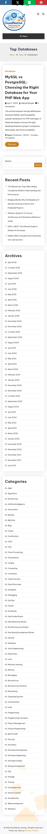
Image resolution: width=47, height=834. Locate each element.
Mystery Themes (31, 831)
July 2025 (12, 284)
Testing (11, 782)
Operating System (15, 697)
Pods (10, 707)
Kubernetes (12, 654)
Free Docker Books (15, 616)
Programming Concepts (18, 718)
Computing (12, 568)
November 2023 (15, 391)
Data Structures (14, 584)
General (11, 638)
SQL (9, 771)
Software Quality (15, 761)
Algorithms (12, 493)
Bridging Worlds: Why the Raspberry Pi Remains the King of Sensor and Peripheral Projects (23, 204)
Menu (24, 36)
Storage (11, 777)
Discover (12, 144)
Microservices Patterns (17, 686)
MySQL (26, 135)
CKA (10, 547)
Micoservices (13, 680)
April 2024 (12, 364)
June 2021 (12, 465)
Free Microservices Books (18, 627)
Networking (12, 691)
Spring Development (16, 766)
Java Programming (15, 648)
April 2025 (12, 300)
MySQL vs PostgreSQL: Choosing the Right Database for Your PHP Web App (22, 87)
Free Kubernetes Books (17, 622)
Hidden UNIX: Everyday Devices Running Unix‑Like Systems (24, 238)
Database (10, 71)
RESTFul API (13, 734)
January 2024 (14, 380)
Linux (10, 659)
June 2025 (12, 289)
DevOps (11, 600)
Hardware (12, 643)
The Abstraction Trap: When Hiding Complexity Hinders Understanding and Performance (24, 190)
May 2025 (12, 294)
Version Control (14, 793)
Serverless (12, 745)
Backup (11, 515)
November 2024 (15, 326)
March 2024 (13, 369)
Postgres (34, 135)
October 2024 (14, 332)
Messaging (12, 675)
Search (8, 161)
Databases (17, 135)
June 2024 (12, 353)
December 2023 (15, 385)
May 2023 (12, 423)
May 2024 (12, 359)
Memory (11, 670)
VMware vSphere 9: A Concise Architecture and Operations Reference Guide (24, 217)
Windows (12, 809)
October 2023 (14, 396)
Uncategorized (14, 787)
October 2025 (14, 268)
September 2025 (15, 273)
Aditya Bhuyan (27, 103)
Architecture (13, 499)
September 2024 (15, 337)
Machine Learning (15, 664)
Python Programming (16, 729)
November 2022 (15, 449)
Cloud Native (13, 558)
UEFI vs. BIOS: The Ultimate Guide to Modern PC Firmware (23, 228)
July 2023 (12, 412)
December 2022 (15, 444)
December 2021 (14, 455)
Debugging (12, 595)
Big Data (11, 520)
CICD (10, 542)
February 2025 (14, 310)
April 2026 (12, 262)
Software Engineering (17, 755)
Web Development (15, 803)
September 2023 (15, 401)
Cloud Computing (15, 552)
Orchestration (13, 702)
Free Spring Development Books (21, 632)
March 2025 (13, 305)
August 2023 (13, 407)
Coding (11, 563)
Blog (10, 525)
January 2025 (13, 316)
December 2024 (15, 321)
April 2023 (12, 428)
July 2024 (12, 348)
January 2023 (13, 439)
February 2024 (14, 375)
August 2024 (13, 342)
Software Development (17, 750)
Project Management (16, 723)
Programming (13, 713)
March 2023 (13, 433)
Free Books (12, 611)
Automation (13, 509)
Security (11, 739)
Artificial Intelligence (16, 504)
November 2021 (14, 460)
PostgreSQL (10, 138)
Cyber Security (14, 579)
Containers (12, 574)
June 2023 (12, 417)
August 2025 (13, 278)
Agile (10, 488)
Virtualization (13, 798)
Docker (11, 606)
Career (10, 531)
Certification (13, 536)
